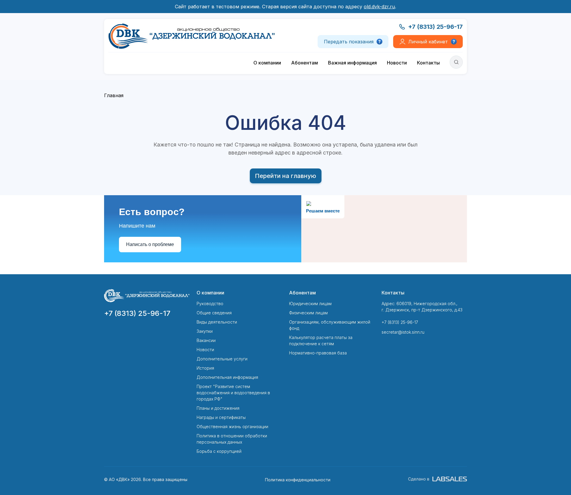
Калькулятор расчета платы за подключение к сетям (320, 340)
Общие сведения (214, 312)
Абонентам (304, 63)
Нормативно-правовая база (318, 352)
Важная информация (352, 63)
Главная (113, 95)
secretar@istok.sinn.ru (403, 332)
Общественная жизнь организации (232, 426)
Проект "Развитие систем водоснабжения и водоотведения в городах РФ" (233, 392)
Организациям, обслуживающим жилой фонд (329, 325)
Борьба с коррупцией (219, 451)
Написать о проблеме (150, 244)
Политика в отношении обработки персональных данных (232, 438)
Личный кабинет (428, 42)
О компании (267, 63)
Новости (397, 63)
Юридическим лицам (310, 303)
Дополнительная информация (227, 377)
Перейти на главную (285, 175)
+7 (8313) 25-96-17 (435, 26)
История (205, 368)
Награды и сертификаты (221, 417)
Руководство (210, 303)
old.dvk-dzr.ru (379, 7)
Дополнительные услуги (222, 358)
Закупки (205, 331)
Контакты (428, 63)
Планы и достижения (218, 408)
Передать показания (349, 42)
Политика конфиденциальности (297, 479)
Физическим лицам (308, 312)
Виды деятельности (217, 321)
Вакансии (206, 340)
